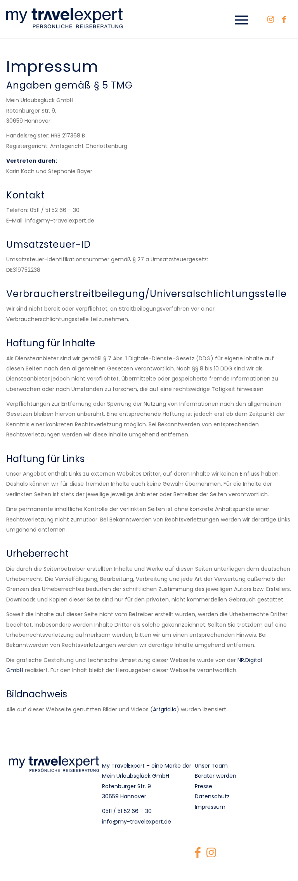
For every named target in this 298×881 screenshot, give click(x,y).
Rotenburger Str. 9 (126, 786)
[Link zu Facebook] (284, 19)
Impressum (210, 807)
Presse (203, 786)
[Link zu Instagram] (270, 19)
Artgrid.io (165, 709)
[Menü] (237, 19)
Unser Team (211, 766)
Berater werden (215, 776)
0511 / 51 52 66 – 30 (127, 811)
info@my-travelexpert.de (136, 821)
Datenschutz (212, 796)
